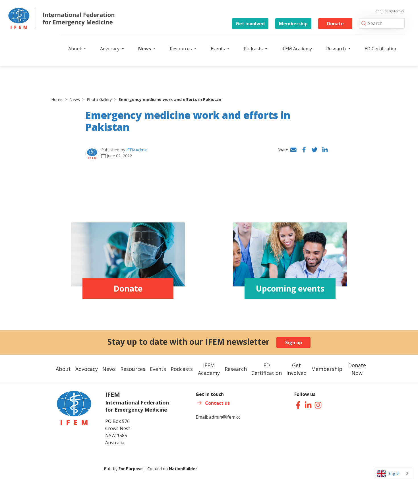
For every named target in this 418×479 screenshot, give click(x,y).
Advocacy (109, 49)
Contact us (217, 403)
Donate (335, 23)
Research (336, 49)
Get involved (250, 23)
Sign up (293, 342)
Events (218, 49)
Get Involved (296, 369)
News (144, 49)
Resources (181, 49)
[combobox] (393, 473)
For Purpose (131, 468)
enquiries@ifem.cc (390, 11)
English (394, 473)
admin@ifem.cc (224, 417)
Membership (293, 23)
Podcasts (253, 49)
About (74, 49)
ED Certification (381, 49)
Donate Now (357, 369)
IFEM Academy (297, 49)
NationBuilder (183, 468)
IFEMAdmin (137, 149)
